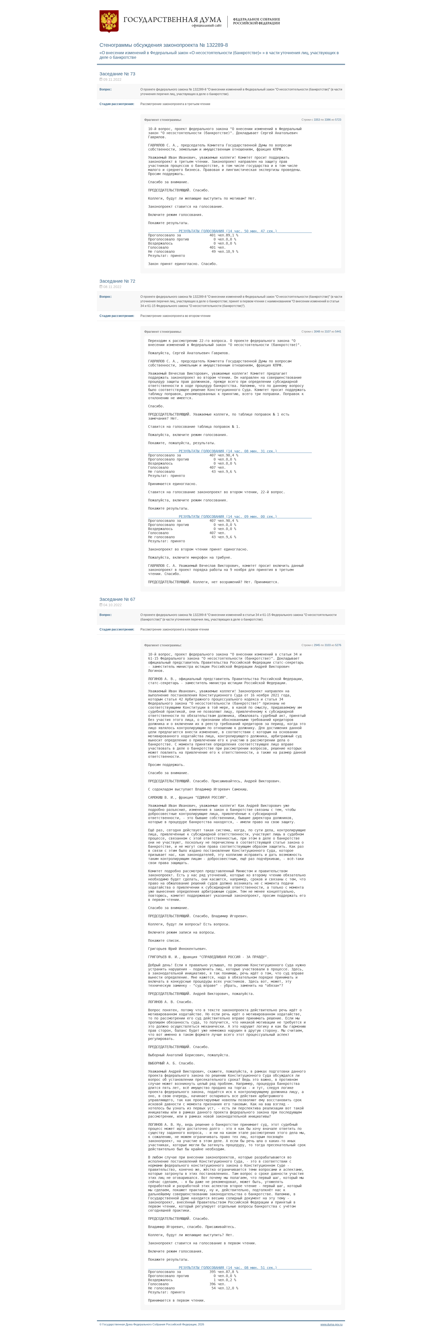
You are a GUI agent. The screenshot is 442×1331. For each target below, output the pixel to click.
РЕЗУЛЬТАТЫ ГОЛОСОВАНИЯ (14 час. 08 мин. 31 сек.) (230, 451)
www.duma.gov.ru (331, 1324)
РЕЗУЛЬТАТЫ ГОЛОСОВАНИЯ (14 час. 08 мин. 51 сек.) (230, 1268)
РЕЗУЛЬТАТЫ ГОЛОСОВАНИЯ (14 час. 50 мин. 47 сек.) (230, 231)
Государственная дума (190, 21)
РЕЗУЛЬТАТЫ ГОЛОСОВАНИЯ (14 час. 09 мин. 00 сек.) (230, 516)
